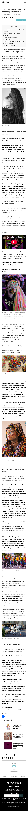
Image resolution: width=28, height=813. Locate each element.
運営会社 (8, 789)
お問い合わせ (11, 790)
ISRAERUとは (13, 789)
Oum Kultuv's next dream (9, 45)
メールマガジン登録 (14, 793)
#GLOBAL (18, 755)
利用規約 (6, 790)
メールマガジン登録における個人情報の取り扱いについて (13, 798)
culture (12, 774)
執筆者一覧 (19, 789)
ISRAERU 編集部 (6, 14)
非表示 (15, 26)
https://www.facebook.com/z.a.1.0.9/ (11, 710)
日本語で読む (21, 20)
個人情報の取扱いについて (18, 790)
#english (12, 755)
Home (5, 774)
